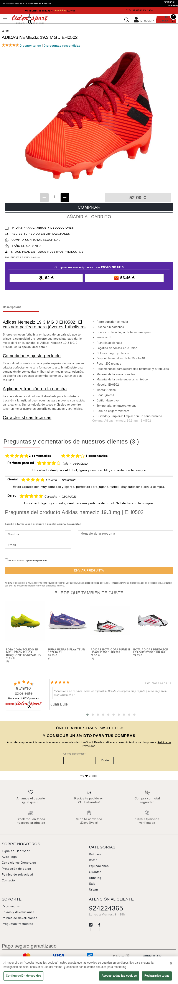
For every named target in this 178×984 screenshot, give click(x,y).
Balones (95, 854)
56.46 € (127, 278)
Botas (93, 860)
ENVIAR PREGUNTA (89, 570)
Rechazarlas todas (156, 975)
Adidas (36, 258)
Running (95, 877)
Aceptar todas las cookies (119, 975)
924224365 (106, 908)
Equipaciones (99, 866)
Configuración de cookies (23, 975)
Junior (6, 30)
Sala (92, 883)
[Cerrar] (171, 963)
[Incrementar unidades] (65, 197)
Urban (93, 889)
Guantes (95, 872)
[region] (89, 970)
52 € (49, 278)
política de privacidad (37, 561)
